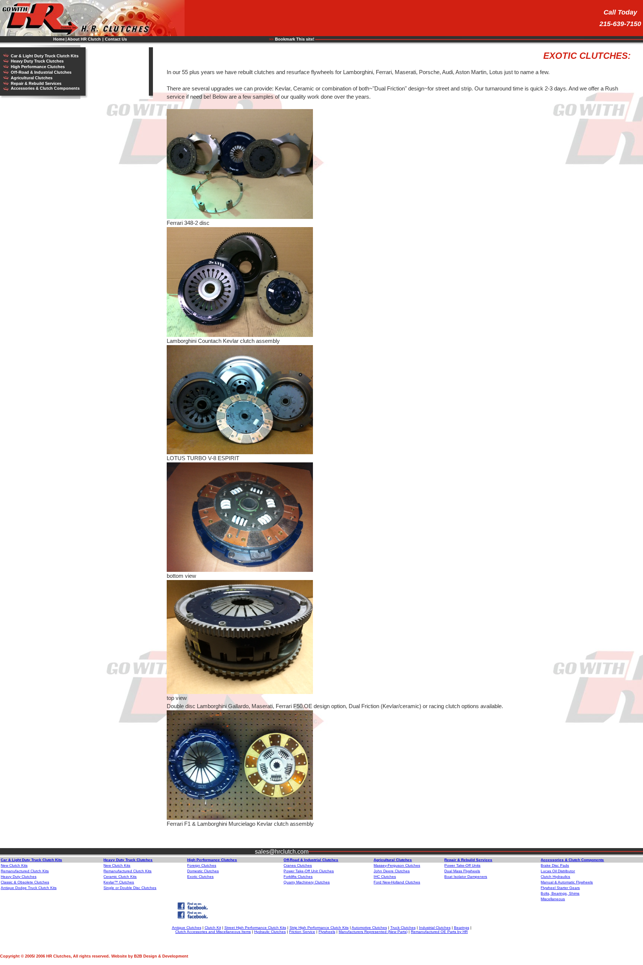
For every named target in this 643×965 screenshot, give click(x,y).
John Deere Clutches (392, 871)
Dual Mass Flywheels (462, 871)
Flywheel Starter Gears (560, 888)
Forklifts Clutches (298, 877)
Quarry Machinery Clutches (307, 882)
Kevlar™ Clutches (118, 882)
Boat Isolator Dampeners (465, 877)
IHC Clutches (385, 877)
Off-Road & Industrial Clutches (41, 72)
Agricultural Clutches (31, 78)
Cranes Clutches (298, 865)
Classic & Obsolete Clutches (25, 882)
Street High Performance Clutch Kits (255, 928)
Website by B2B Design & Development (149, 956)
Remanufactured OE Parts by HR (439, 932)
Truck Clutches (403, 928)
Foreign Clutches (201, 865)
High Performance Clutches (38, 66)
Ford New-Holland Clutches (397, 882)
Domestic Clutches (203, 871)
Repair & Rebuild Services (36, 83)
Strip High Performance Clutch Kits (319, 928)
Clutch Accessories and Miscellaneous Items (213, 932)
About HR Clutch (84, 39)
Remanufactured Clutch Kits (25, 871)
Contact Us (116, 39)
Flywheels (327, 932)
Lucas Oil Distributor (558, 871)
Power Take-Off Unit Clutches (309, 871)
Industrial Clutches (435, 928)
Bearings (461, 928)
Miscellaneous (553, 899)
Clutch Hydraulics (555, 877)
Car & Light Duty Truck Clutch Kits (45, 56)
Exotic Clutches (200, 877)
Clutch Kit (213, 928)
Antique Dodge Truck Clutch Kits (29, 888)
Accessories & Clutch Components (45, 88)
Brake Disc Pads (555, 865)
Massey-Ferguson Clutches (397, 865)
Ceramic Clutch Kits (120, 877)
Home (59, 39)
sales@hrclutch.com (281, 851)
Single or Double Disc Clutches (129, 888)
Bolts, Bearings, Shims (560, 893)
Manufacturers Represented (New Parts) (373, 932)
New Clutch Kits (14, 865)
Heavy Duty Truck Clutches (37, 61)
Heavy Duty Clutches (18, 877)
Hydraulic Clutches (270, 932)
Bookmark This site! (294, 39)
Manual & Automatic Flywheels (567, 882)
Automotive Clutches (369, 928)
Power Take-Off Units (462, 865)
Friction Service (302, 932)
